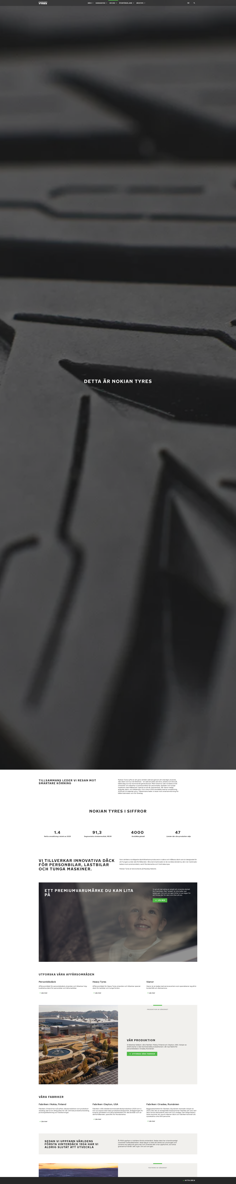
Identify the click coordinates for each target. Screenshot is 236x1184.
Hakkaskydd (100, 3)
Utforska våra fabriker (143, 1054)
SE (188, 3)
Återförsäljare (125, 3)
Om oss (112, 3)
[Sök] (194, 3)
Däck (90, 3)
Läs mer (161, 900)
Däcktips (139, 3)
